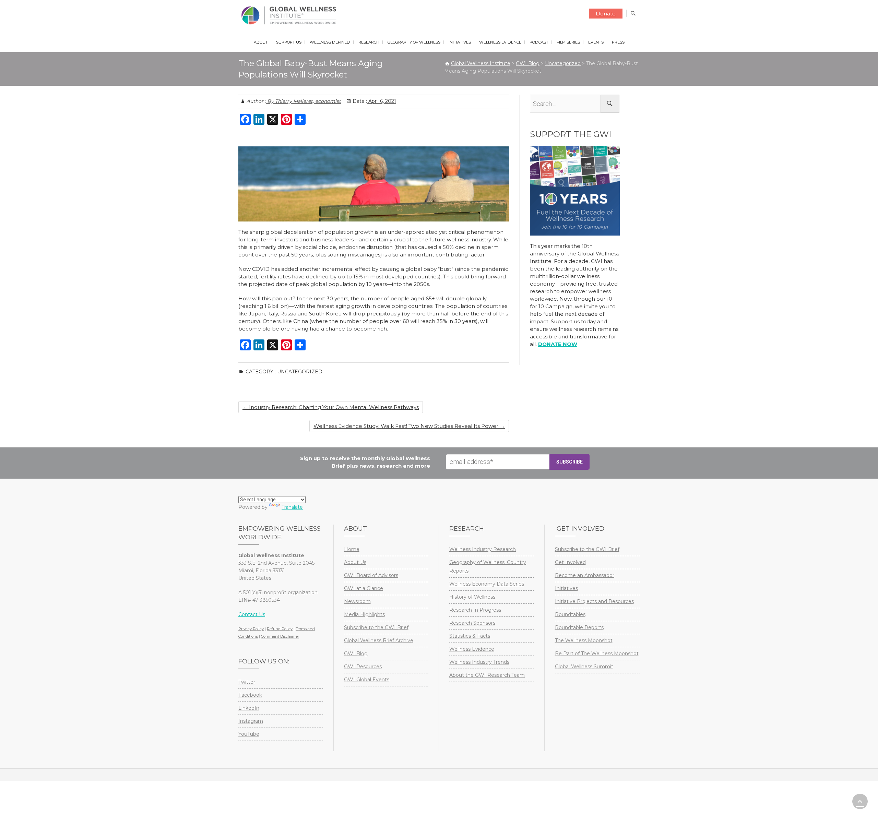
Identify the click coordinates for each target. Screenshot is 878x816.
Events (596, 42)
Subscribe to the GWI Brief (376, 627)
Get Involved (570, 562)
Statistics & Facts (469, 636)
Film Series (568, 42)
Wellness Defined (330, 42)
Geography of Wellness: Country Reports (487, 566)
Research (368, 42)
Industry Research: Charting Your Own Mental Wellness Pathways (330, 407)
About (261, 42)
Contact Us (251, 614)
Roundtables (570, 614)
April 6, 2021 (381, 101)
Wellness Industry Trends (479, 662)
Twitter (246, 682)
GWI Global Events (366, 679)
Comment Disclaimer (280, 636)
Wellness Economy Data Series (486, 584)
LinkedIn (248, 708)
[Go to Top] (860, 801)
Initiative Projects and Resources (594, 601)
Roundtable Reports (579, 627)
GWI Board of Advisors (371, 575)
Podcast (539, 42)
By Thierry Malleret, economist (303, 101)
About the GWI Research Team (487, 675)
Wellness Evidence (500, 42)
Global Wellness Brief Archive (378, 640)
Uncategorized (299, 372)
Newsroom (357, 601)
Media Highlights (364, 614)
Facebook (250, 695)
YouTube (248, 734)
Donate (606, 13)
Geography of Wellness (414, 42)
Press (618, 42)
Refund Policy (280, 628)
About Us (355, 562)
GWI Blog (356, 653)
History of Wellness (472, 597)
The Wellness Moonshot (584, 640)
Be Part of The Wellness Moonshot (597, 653)
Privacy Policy (251, 628)
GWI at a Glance (363, 588)
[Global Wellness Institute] (290, 15)
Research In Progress (475, 610)
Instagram (250, 721)
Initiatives (460, 42)
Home (351, 549)
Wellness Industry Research (482, 549)
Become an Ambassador (584, 575)
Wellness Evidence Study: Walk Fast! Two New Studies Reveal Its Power (409, 426)
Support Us (288, 42)
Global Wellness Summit (584, 666)
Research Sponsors (472, 623)
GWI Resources (363, 666)
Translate (292, 507)
